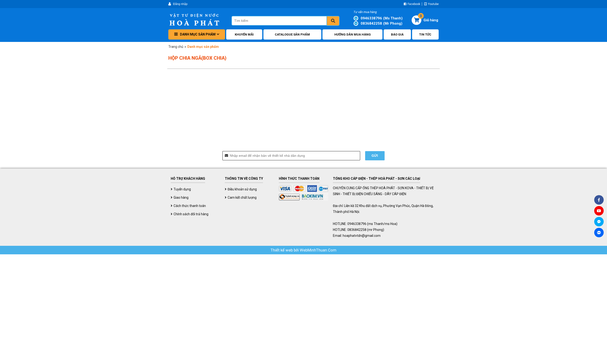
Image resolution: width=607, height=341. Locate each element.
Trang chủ (175, 47)
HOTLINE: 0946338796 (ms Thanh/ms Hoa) (365, 224)
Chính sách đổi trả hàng (191, 214)
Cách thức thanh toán (190, 206)
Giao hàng (181, 197)
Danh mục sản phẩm (198, 34)
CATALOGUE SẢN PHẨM (292, 34)
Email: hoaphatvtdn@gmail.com (357, 236)
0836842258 (381, 23)
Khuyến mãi (244, 34)
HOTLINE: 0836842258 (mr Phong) (358, 230)
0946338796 (382, 18)
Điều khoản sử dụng (242, 189)
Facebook (413, 4)
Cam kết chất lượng (242, 197)
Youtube (433, 4)
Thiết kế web (282, 250)
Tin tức (425, 34)
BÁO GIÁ (397, 34)
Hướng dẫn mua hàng (352, 34)
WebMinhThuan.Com (318, 250)
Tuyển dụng (182, 189)
